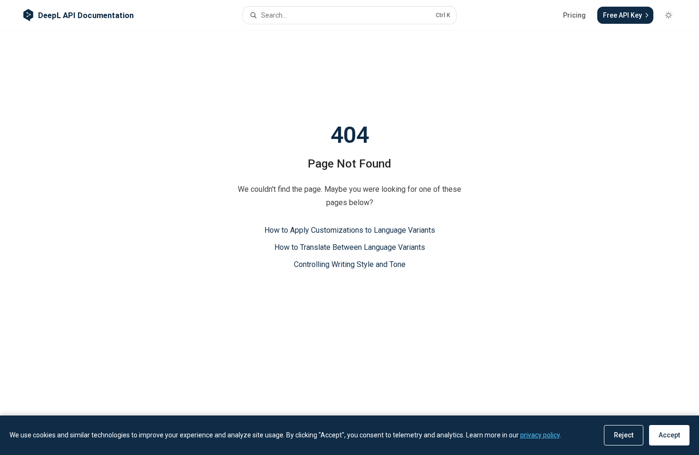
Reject (623, 435)
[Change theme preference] (668, 15)
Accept (669, 435)
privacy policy (540, 435)
